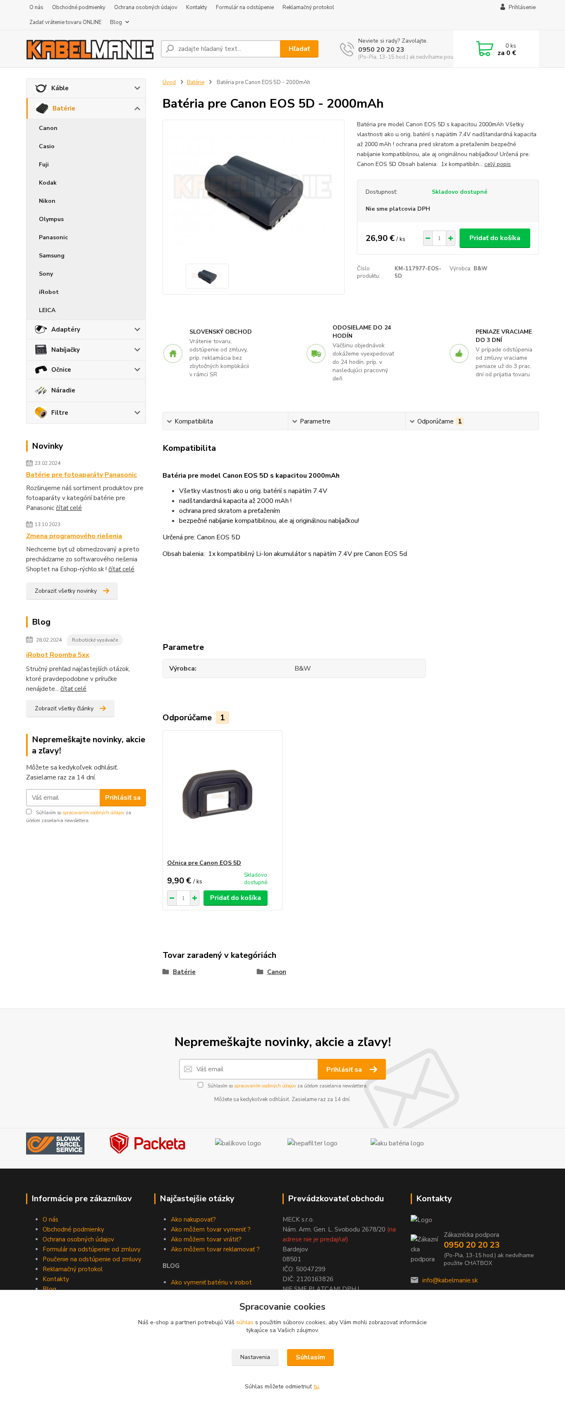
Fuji (44, 164)
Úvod (169, 82)
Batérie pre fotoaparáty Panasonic (81, 474)
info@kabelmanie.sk (450, 1280)
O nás (36, 7)
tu (316, 1386)
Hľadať (299, 48)
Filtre (59, 413)
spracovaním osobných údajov (93, 813)
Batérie (64, 108)
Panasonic (53, 237)
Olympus (51, 219)
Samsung (52, 256)
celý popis (497, 164)
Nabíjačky (65, 350)
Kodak (48, 183)
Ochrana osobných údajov (145, 7)
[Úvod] (90, 49)
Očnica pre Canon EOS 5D (204, 863)
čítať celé (69, 508)
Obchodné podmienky (78, 7)
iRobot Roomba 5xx (57, 654)
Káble (60, 88)
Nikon (47, 201)
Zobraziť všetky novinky (66, 591)
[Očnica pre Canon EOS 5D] (222, 795)
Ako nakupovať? (193, 1219)
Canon (48, 128)
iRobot (49, 292)
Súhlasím (310, 1357)
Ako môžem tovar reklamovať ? (215, 1249)
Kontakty (196, 7)
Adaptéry (65, 329)
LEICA (47, 310)
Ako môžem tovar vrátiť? (206, 1239)
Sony (46, 274)
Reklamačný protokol (308, 7)
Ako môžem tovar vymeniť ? (211, 1229)
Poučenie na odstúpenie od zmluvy (92, 1259)
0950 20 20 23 (381, 49)
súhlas (245, 1322)
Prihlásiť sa (123, 797)
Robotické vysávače (95, 640)
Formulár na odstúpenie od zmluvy (92, 1249)
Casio (47, 146)
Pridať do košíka (494, 238)
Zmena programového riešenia (74, 536)
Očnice (61, 370)
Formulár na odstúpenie (245, 7)
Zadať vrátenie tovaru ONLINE (65, 22)
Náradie (63, 390)
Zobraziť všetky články (64, 708)
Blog (116, 22)
